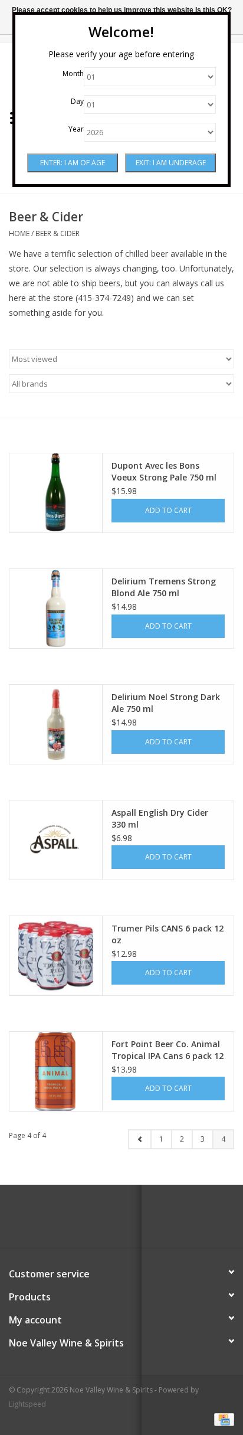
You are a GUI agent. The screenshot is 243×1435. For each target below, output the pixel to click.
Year (76, 129)
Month (73, 73)
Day (77, 101)
